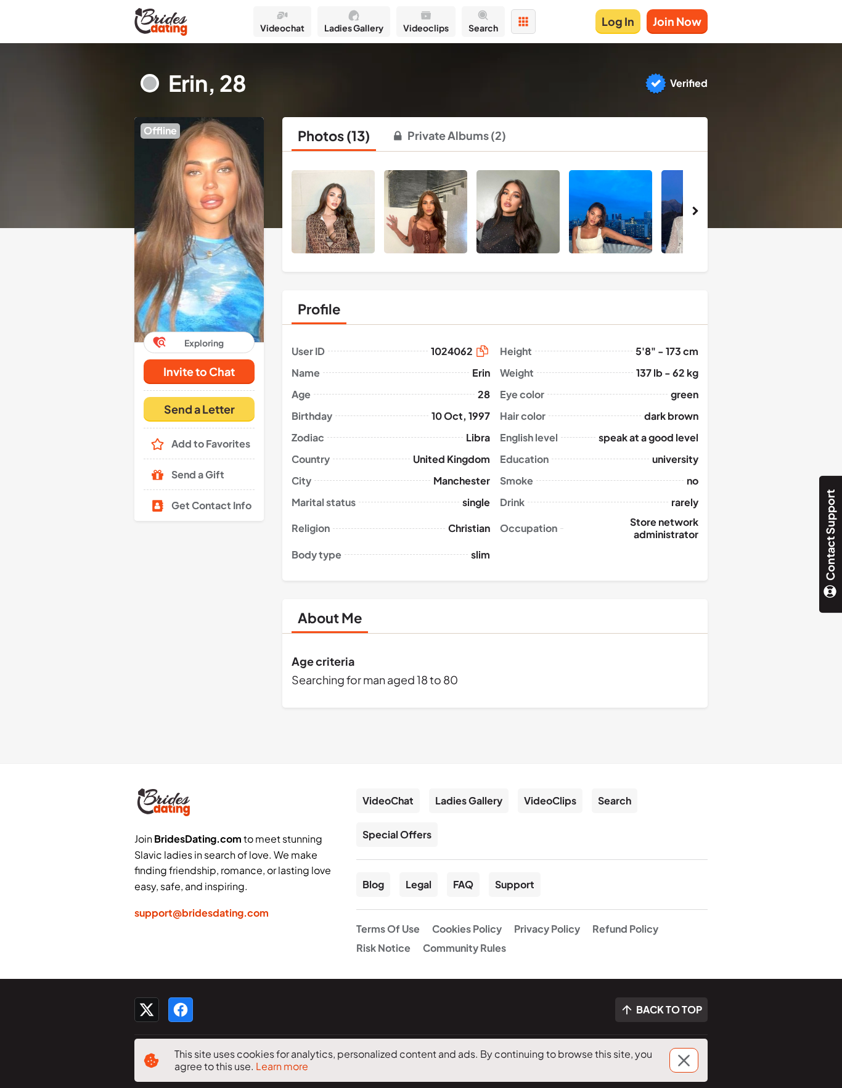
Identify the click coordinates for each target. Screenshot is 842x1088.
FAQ (463, 884)
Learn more (282, 1066)
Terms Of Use (388, 928)
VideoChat (388, 800)
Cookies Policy (467, 928)
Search (614, 800)
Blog (373, 884)
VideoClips (550, 800)
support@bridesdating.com (201, 912)
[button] (199, 229)
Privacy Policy (547, 928)
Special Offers (396, 834)
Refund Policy (625, 928)
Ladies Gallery (468, 800)
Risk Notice (383, 947)
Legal (418, 884)
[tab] (334, 135)
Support (514, 884)
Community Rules (464, 947)
